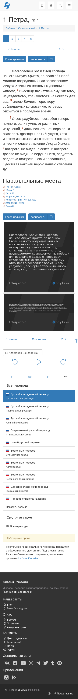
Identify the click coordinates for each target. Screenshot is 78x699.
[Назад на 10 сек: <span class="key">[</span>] (15, 361)
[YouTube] (23, 662)
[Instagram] (31, 662)
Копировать (38, 59)
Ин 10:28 (9, 193)
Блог (9, 604)
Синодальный (26, 28)
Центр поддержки (17, 638)
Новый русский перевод (25, 442)
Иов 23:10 (10, 199)
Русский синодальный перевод (27, 408)
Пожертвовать (64, 693)
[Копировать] (51, 59)
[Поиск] (60, 5)
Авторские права (16, 627)
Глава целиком (14, 59)
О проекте (13, 623)
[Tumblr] (52, 662)
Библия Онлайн (28, 558)
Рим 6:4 (17, 186)
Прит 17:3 (21, 199)
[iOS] (6, 677)
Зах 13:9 (32, 199)
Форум (11, 649)
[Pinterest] (59, 662)
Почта (10, 646)
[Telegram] (38, 662)
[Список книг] (42, 5)
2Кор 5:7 (9, 202)
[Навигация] (69, 5)
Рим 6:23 (9, 206)
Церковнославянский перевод (27, 488)
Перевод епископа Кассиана (28, 498)
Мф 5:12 (20, 196)
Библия (10, 28)
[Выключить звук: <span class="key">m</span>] (48, 377)
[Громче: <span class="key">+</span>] (30, 377)
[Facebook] (15, 662)
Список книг (39, 339)
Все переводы (18, 526)
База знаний (14, 642)
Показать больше (16, 507)
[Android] (14, 677)
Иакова (15, 49)
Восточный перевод (20, 452)
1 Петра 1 (45, 28)
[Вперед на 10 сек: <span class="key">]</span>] (63, 361)
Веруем (11, 619)
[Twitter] (45, 662)
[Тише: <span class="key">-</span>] (12, 377)
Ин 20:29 (19, 202)
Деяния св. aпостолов (17, 591)
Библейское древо (17, 608)
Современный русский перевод (28, 432)
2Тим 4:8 (9, 190)
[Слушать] (51, 5)
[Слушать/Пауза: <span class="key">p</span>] (39, 361)
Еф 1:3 (8, 186)
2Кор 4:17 (10, 196)
